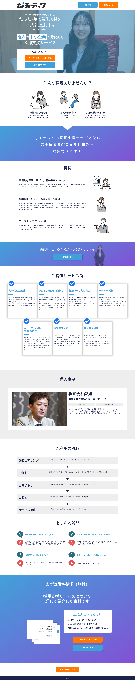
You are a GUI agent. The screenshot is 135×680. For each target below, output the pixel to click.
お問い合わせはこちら (67, 669)
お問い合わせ (108, 5)
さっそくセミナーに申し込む (40, 58)
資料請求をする (40, 65)
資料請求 (88, 5)
